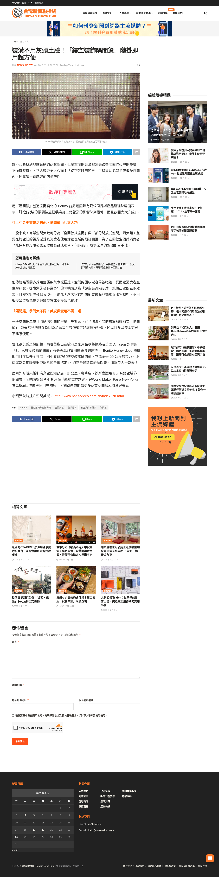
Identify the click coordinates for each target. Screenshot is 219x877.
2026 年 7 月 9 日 (109, 610)
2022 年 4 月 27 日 (181, 235)
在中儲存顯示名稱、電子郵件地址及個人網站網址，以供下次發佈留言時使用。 (61, 715)
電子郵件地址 (20, 700)
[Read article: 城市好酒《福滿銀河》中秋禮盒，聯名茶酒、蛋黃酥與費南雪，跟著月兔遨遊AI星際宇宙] (76, 530)
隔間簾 (103, 407)
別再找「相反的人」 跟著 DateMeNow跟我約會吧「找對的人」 (189, 331)
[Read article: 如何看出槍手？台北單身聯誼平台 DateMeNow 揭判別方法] (177, 122)
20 (43, 830)
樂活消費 (24, 42)
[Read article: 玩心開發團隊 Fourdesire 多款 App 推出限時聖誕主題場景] (158, 175)
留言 (15, 641)
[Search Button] (205, 13)
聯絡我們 (178, 13)
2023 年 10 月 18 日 (181, 162)
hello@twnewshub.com (101, 830)
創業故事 (83, 796)
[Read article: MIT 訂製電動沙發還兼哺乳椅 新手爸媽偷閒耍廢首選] (158, 232)
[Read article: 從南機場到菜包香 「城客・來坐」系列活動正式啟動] (31, 580)
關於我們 (16, 3)
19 (34, 830)
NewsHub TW (25, 65)
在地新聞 (83, 801)
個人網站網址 (86, 700)
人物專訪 (124, 13)
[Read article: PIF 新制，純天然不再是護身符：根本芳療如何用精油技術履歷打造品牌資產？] (158, 313)
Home (15, 42)
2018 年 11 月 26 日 (48, 65)
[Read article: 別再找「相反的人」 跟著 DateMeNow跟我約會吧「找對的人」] (158, 333)
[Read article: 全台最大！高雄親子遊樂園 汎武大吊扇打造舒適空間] (158, 372)
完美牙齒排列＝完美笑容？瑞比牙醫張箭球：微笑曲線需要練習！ (188, 154)
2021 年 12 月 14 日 (181, 178)
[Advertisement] (76, 462)
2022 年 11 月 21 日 (181, 197)
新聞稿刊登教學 (187, 866)
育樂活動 (127, 796)
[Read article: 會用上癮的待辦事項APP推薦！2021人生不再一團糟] (158, 213)
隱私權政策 (170, 866)
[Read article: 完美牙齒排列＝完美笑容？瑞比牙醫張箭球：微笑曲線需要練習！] (158, 155)
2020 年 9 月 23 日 (181, 216)
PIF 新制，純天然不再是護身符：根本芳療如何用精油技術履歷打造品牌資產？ (188, 311)
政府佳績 (105, 791)
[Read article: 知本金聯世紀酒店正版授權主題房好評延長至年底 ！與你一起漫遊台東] (120, 530)
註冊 (24, 3)
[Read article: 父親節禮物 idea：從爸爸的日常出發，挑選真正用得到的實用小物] (120, 580)
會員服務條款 (154, 866)
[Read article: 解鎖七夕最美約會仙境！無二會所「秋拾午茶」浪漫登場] (76, 580)
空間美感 (59, 407)
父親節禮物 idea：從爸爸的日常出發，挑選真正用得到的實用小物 (120, 601)
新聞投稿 (163, 12)
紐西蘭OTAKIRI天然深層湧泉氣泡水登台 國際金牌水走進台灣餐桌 (31, 551)
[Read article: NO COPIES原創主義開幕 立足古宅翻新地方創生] (158, 194)
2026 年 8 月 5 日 (180, 339)
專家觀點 (83, 806)
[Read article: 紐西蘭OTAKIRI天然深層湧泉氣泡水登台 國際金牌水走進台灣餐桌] (31, 530)
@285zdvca (94, 824)
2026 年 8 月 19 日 (181, 320)
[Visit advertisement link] (109, 28)
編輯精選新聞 (90, 13)
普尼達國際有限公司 (41, 407)
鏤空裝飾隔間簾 (88, 407)
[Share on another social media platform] (136, 152)
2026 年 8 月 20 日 (21, 560)
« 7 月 (15, 850)
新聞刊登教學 (143, 13)
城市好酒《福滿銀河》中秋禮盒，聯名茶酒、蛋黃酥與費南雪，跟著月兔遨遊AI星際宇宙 (74, 551)
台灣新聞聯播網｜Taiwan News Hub (37, 866)
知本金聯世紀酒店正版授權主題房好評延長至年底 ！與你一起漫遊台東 (120, 551)
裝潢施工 (72, 407)
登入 (30, 3)
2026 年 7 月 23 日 (21, 606)
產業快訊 (107, 13)
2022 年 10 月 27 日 (160, 140)
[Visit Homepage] (34, 13)
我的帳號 (39, 3)
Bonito (23, 407)
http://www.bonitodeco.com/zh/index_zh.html (89, 396)
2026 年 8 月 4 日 (65, 560)
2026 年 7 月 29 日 (110, 560)
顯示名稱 (18, 684)
